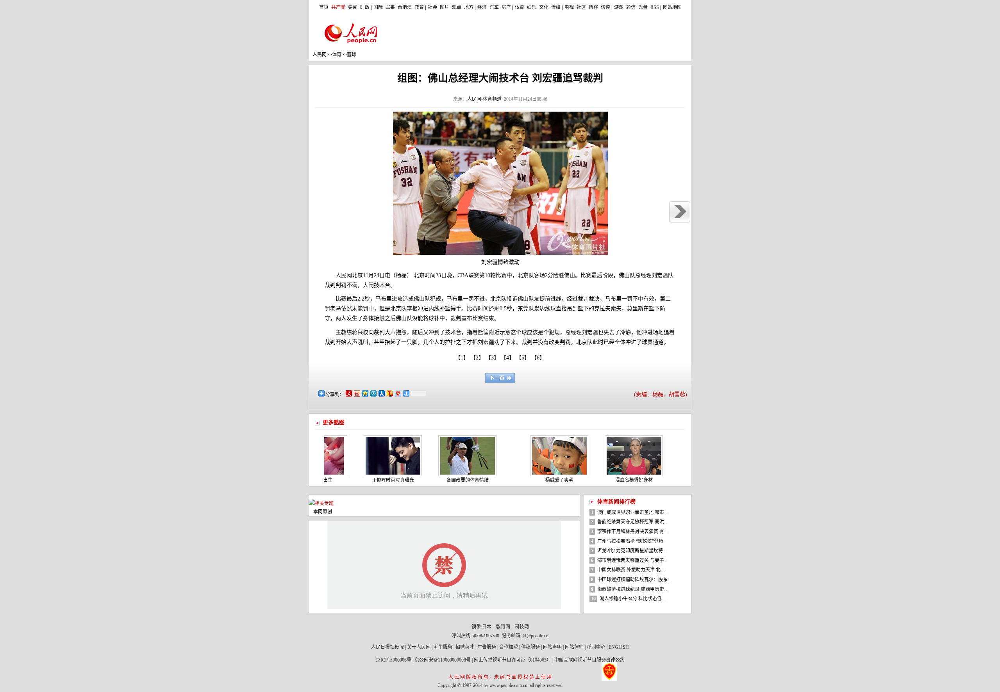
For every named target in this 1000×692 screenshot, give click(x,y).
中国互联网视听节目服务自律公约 (589, 660)
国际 (378, 7)
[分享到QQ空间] (365, 393)
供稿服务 (530, 647)
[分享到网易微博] (397, 393)
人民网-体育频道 (484, 99)
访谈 (605, 7)
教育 (419, 7)
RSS (654, 7)
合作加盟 (508, 647)
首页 (324, 7)
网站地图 (672, 7)
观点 (456, 7)
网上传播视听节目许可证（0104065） (512, 660)
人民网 (319, 54)
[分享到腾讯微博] (373, 393)
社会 (432, 7)
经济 (482, 7)
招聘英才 (464, 647)
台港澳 (405, 7)
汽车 (494, 7)
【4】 (509, 358)
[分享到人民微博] (348, 393)
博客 (593, 7)
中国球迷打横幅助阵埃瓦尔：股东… (634, 579)
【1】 (462, 358)
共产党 (338, 7)
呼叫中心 (596, 647)
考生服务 (443, 647)
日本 (486, 627)
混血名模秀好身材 (617, 480)
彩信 (631, 7)
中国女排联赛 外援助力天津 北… (631, 570)
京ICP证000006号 (393, 660)
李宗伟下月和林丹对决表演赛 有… (633, 531)
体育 (519, 7)
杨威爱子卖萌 (543, 480)
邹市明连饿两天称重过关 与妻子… (633, 560)
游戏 (618, 7)
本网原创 (322, 511)
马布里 (383, 299)
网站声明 (552, 647)
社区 (581, 7)
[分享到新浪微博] (356, 393)
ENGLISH (619, 647)
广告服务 (486, 647)
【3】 (493, 358)
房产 (506, 7)
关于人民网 (418, 647)
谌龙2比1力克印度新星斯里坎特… (632, 550)
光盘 (643, 7)
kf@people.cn (535, 636)
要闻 (352, 7)
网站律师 (574, 647)
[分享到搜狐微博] (389, 393)
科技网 (522, 627)
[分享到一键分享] (406, 393)
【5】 (524, 358)
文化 (543, 7)
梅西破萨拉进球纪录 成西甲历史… (633, 589)
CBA (462, 275)
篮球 (351, 54)
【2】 (478, 358)
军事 (390, 7)
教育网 (503, 627)
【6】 (539, 358)
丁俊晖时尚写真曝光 (376, 480)
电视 (569, 7)
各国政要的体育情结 (451, 480)
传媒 (556, 7)
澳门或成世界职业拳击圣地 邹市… (633, 512)
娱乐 (531, 7)
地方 (468, 7)
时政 (365, 7)
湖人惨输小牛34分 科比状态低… (633, 598)
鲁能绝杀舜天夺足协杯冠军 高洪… (633, 522)
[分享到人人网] (381, 393)
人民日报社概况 (387, 647)
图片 (444, 7)
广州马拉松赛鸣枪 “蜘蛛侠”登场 (630, 541)
